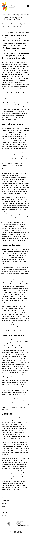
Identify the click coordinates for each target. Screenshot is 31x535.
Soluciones (4, 512)
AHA (21, 364)
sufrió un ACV (14, 80)
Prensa (3, 506)
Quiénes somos (6, 498)
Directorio (4, 509)
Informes (4, 503)
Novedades (5, 500)
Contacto (4, 515)
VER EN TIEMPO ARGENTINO (11, 26)
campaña (4, 113)
